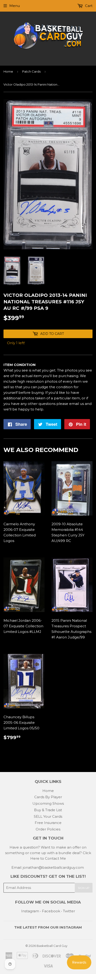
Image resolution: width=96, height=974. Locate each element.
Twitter (69, 911)
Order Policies (48, 829)
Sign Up (83, 888)
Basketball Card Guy (52, 946)
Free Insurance (48, 822)
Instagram (30, 911)
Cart (88, 5)
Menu (14, 5)
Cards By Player (48, 797)
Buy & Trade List (48, 810)
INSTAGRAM (70, 927)
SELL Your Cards (48, 816)
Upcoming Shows (48, 803)
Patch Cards (31, 71)
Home (8, 71)
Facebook (51, 911)
